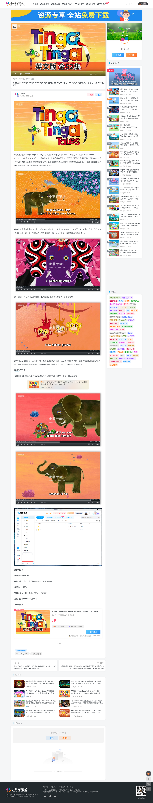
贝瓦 (135, 352)
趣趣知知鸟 (122, 342)
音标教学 (134, 310)
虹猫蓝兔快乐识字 (115, 361)
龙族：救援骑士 (115, 298)
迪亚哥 (124, 336)
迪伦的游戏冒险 (115, 336)
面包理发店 (113, 314)
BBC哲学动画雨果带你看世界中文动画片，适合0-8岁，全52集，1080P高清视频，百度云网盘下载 (130, 155)
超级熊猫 (113, 349)
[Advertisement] (124, 274)
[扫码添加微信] (148, 784)
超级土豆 (120, 352)
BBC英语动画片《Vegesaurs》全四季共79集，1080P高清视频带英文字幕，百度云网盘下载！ (41, 712)
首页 (36, 4)
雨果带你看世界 (127, 317)
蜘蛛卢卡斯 (113, 358)
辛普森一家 (113, 339)
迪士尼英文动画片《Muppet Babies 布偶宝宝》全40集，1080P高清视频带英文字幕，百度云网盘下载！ (41, 703)
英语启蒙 (56, 4)
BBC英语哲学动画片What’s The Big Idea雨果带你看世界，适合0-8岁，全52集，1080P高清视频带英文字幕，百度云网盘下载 (86, 712)
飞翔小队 (133, 304)
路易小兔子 (113, 342)
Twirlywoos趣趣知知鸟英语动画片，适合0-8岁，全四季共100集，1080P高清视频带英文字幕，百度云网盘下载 (130, 235)
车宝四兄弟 (122, 339)
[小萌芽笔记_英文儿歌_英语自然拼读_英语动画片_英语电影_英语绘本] (16, 790)
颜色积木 (122, 310)
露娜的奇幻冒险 (115, 317)
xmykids (22, 93)
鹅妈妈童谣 (113, 301)
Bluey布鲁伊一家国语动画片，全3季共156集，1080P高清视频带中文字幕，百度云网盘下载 (130, 101)
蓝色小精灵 (113, 365)
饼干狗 (126, 304)
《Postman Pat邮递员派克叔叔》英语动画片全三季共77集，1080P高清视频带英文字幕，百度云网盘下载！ (87, 703)
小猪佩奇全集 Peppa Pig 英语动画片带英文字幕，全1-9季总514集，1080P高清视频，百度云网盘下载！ (130, 181)
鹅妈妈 (121, 301)
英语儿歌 (45, 4)
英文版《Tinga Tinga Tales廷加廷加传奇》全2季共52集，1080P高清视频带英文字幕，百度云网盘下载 (86, 693)
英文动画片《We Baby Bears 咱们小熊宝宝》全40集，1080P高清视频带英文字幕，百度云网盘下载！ (41, 693)
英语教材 (91, 4)
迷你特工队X (114, 330)
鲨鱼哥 (127, 301)
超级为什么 (128, 352)
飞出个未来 (113, 310)
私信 (99, 95)
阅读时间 (131, 320)
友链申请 (45, 787)
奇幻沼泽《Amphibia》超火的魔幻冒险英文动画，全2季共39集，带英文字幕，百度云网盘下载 (86, 683)
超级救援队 (121, 349)
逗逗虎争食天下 (127, 326)
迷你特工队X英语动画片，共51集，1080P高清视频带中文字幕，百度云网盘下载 (130, 109)
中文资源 (103, 3)
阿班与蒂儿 (113, 320)
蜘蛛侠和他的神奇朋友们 (127, 358)
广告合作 (62, 787)
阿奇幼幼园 (122, 320)
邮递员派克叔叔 (115, 326)
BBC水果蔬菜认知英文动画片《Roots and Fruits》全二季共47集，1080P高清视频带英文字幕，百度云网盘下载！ (41, 683)
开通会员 (144, 4)
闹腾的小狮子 (114, 323)
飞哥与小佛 (131, 307)
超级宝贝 (113, 352)
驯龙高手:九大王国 (116, 304)
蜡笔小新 (136, 355)
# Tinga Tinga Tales (22, 654)
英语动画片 (68, 4)
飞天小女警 (122, 307)
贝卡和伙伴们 (114, 355)
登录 (52, 738)
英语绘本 (80, 4)
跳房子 (130, 339)
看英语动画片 (24, 79)
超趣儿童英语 (114, 345)
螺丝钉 (129, 355)
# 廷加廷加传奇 (36, 654)
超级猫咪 (131, 345)
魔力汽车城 (135, 301)
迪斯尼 (122, 330)
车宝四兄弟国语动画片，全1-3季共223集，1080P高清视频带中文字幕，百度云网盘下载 (129, 208)
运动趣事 (131, 336)
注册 (66, 738)
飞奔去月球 (113, 307)
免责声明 (54, 787)
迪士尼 (130, 333)
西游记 (122, 355)
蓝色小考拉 (127, 361)
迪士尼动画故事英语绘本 (118, 333)
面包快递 (122, 314)
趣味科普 (131, 342)
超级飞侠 (123, 345)
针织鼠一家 (124, 323)
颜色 (128, 310)
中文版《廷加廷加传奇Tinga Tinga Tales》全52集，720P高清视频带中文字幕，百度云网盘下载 (63, 383)
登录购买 (94, 632)
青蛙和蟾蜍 (130, 314)
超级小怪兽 (130, 349)
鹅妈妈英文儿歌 (127, 298)
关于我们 (70, 787)
